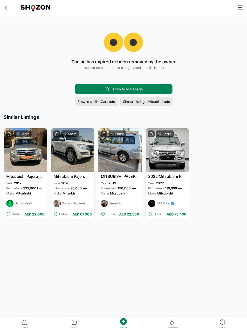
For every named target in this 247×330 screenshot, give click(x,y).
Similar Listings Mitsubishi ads (146, 102)
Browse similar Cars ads (96, 102)
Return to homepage (126, 89)
